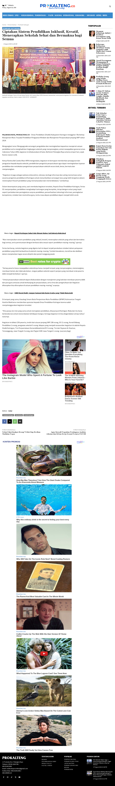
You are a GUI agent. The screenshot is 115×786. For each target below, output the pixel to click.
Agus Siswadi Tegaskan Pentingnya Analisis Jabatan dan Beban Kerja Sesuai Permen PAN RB (66, 433)
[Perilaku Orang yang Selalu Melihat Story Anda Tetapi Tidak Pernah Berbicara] (92, 79)
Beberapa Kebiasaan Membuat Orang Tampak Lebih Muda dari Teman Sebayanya (103, 48)
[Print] (20, 421)
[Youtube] (19, 777)
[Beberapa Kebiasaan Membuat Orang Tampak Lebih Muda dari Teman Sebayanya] (92, 46)
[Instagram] (7, 777)
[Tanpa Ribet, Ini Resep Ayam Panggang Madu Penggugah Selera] (92, 176)
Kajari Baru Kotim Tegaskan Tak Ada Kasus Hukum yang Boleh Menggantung (104, 149)
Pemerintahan (12, 25)
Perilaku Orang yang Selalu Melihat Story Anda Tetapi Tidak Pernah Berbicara (104, 80)
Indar (10, 411)
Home (4, 25)
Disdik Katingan (28, 415)
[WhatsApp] (15, 421)
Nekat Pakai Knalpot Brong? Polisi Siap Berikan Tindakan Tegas (21, 433)
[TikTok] (11, 777)
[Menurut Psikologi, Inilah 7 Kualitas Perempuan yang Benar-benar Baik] (92, 33)
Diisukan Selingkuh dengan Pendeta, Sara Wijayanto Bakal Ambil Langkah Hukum (103, 163)
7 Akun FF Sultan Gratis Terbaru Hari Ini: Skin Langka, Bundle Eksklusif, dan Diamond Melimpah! (103, 96)
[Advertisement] (44, 116)
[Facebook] (4, 421)
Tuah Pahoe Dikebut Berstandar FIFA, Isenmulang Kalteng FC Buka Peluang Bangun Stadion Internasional (103, 134)
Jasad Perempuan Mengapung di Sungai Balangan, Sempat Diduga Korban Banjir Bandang (103, 65)
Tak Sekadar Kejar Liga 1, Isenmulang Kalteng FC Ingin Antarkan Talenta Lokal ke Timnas (103, 117)
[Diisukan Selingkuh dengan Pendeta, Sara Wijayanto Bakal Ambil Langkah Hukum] (92, 161)
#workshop (18, 415)
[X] (9, 421)
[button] (110, 6)
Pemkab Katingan (23, 25)
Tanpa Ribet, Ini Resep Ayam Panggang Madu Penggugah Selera (103, 176)
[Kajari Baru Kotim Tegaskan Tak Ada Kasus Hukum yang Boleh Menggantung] (92, 148)
